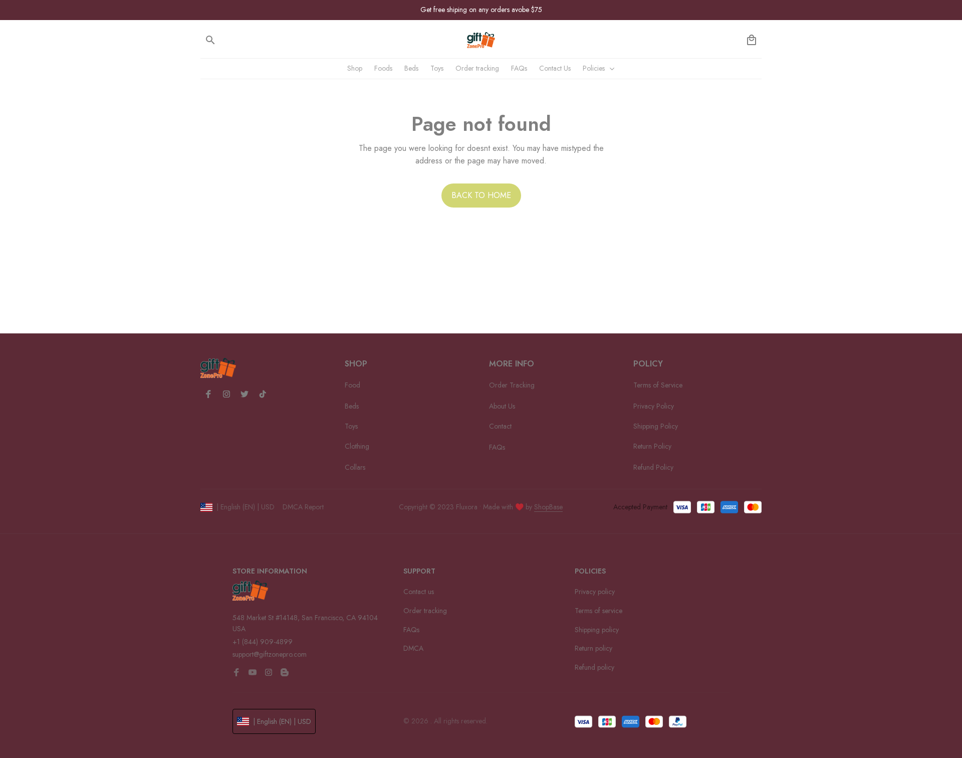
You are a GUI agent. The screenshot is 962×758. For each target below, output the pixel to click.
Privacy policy (595, 592)
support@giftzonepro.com (269, 654)
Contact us (418, 592)
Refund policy (594, 667)
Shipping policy (597, 630)
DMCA (413, 648)
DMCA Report (303, 507)
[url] (548, 507)
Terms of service (598, 611)
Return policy (593, 648)
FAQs (411, 630)
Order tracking (425, 611)
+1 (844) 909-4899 (262, 642)
